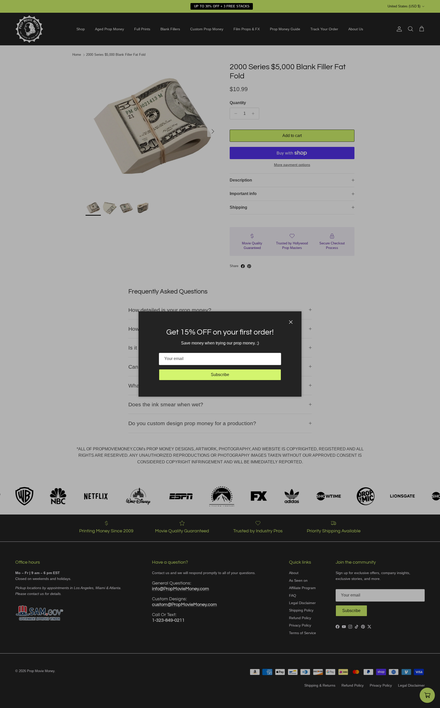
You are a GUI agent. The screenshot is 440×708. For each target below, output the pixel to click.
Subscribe (220, 374)
